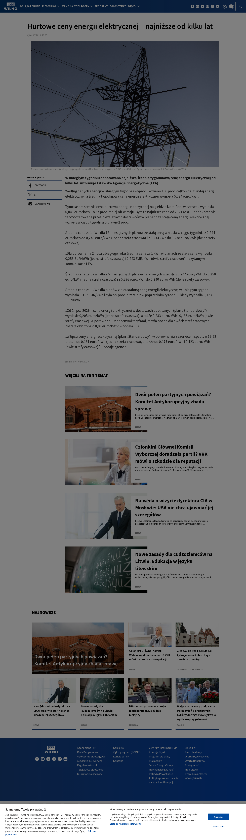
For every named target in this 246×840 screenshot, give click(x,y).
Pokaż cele (218, 826)
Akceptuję (219, 817)
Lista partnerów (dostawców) (125, 823)
